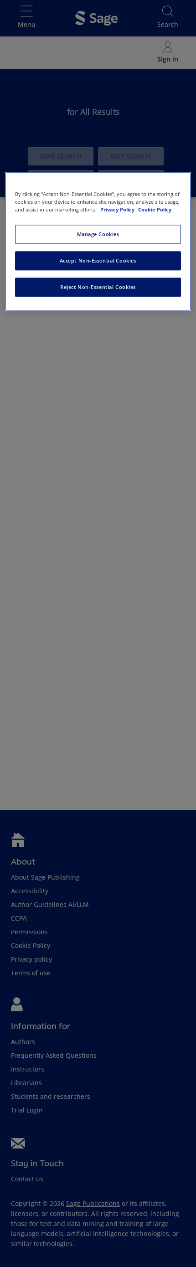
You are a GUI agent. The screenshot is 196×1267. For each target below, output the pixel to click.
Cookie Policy (154, 209)
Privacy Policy (118, 209)
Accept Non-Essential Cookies (98, 260)
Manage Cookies (98, 234)
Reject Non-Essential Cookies (98, 286)
